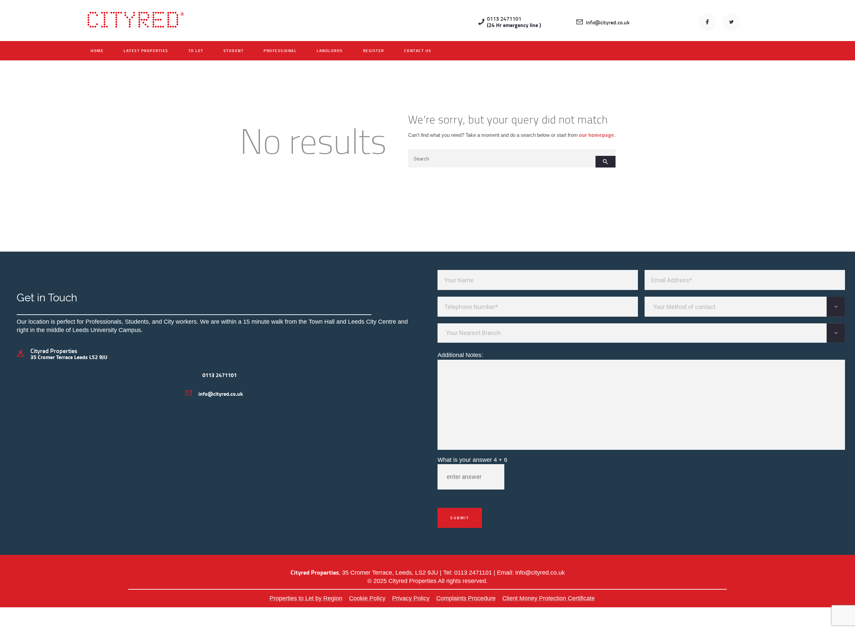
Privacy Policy (411, 598)
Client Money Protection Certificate (548, 598)
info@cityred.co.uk (540, 572)
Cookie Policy (367, 598)
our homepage (596, 134)
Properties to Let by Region (306, 598)
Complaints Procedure (466, 598)
